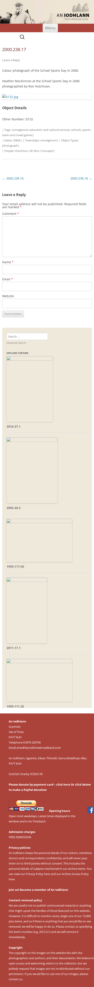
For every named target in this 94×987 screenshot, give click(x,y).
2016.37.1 (14, 426)
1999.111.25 (15, 706)
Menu (50, 27)
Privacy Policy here (38, 874)
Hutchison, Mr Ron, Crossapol (34, 151)
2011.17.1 (14, 648)
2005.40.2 (14, 508)
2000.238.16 (13, 178)
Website (8, 296)
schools (76, 130)
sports (86, 130)
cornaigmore (20, 130)
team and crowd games (17, 135)
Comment (10, 214)
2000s (17, 140)
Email (7, 279)
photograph (10, 146)
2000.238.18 (81, 178)
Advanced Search (16, 342)
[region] (47, 12)
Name (8, 262)
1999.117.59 (15, 566)
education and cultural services (50, 130)
